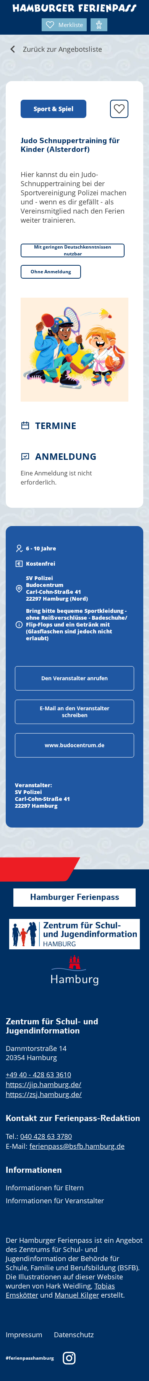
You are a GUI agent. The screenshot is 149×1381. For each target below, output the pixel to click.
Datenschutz (74, 1334)
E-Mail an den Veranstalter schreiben (74, 712)
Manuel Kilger (77, 1295)
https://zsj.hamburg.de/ (44, 1094)
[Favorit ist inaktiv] (119, 109)
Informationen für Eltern (45, 1187)
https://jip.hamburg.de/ (43, 1084)
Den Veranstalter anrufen (74, 678)
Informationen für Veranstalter (55, 1200)
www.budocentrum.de (74, 745)
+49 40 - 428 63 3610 (38, 1074)
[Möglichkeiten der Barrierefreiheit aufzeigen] (99, 24)
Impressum (24, 1334)
